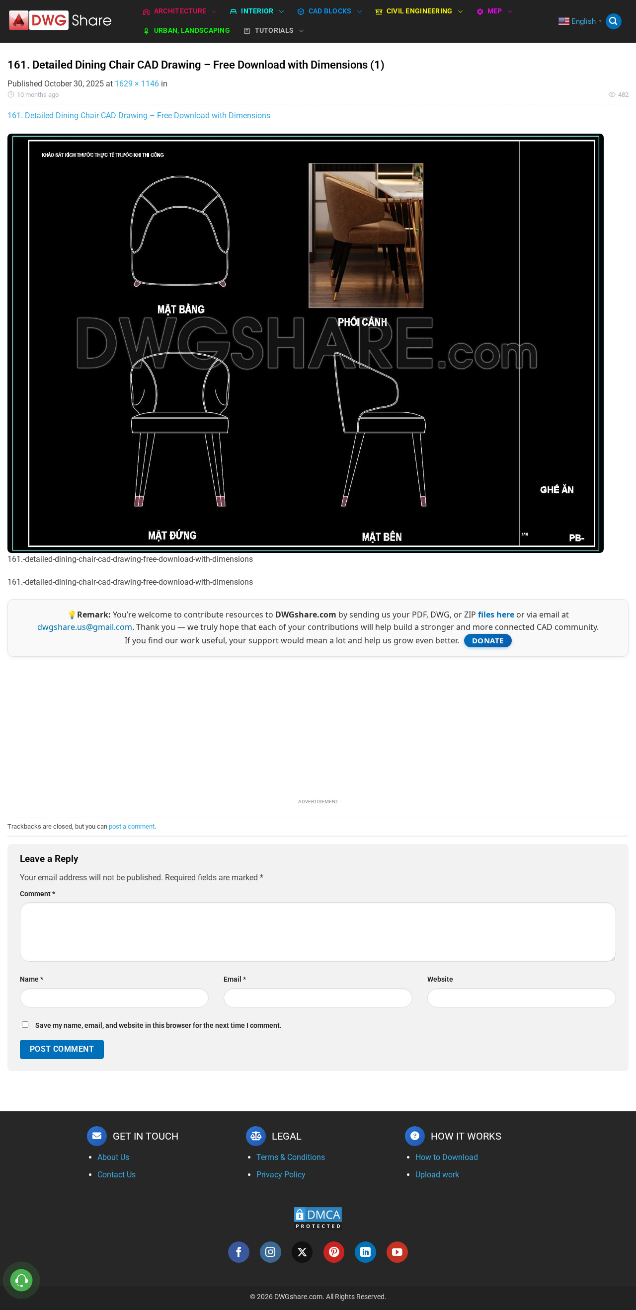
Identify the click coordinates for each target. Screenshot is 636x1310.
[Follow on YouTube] (397, 1252)
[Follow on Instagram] (270, 1252)
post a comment (132, 826)
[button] (614, 21)
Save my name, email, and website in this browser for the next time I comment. (158, 1025)
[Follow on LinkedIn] (365, 1252)
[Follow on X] (302, 1252)
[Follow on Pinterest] (334, 1252)
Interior (257, 11)
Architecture (180, 11)
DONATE (488, 640)
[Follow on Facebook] (238, 1252)
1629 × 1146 (137, 83)
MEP (494, 11)
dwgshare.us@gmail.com (84, 626)
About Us (113, 1157)
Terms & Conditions (290, 1157)
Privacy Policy (281, 1174)
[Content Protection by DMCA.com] (318, 1218)
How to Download (446, 1157)
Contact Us (116, 1174)
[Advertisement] (318, 726)
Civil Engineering (420, 11)
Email (235, 979)
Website (440, 979)
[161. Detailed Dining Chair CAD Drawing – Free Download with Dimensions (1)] (305, 342)
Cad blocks (330, 11)
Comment (37, 894)
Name (31, 979)
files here (496, 614)
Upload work (437, 1174)
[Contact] (21, 1280)
